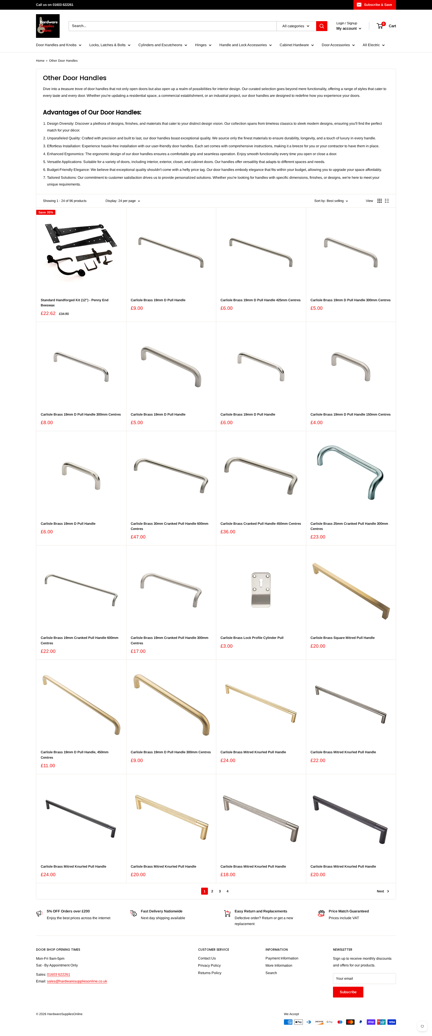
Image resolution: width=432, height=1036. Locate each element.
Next (380, 891)
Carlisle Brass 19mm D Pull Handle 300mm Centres (350, 300)
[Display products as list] (387, 201)
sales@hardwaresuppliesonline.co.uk (77, 981)
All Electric (371, 45)
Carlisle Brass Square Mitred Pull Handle (342, 638)
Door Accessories (336, 45)
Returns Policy (209, 973)
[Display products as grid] (380, 201)
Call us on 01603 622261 (54, 5)
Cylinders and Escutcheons (160, 45)
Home (40, 60)
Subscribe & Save (378, 5)
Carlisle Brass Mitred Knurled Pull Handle (253, 752)
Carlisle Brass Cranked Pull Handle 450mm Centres (260, 523)
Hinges (201, 45)
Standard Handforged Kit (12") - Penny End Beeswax (74, 302)
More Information (279, 965)
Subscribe (348, 992)
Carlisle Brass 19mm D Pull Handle (158, 300)
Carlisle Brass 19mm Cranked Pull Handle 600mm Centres (79, 640)
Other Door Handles (63, 60)
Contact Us (207, 958)
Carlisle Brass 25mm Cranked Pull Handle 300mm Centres (349, 526)
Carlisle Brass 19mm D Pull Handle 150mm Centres (350, 414)
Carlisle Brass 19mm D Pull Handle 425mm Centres (260, 300)
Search (271, 973)
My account (347, 28)
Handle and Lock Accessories (243, 45)
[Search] (321, 26)
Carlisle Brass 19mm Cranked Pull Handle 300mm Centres (169, 640)
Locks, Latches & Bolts (107, 45)
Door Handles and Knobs (56, 45)
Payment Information (282, 958)
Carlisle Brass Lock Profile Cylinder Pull (252, 638)
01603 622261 (58, 974)
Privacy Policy (209, 965)
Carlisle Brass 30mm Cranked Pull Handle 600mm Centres (169, 526)
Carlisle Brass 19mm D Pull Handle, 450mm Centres (74, 754)
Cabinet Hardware (294, 45)
